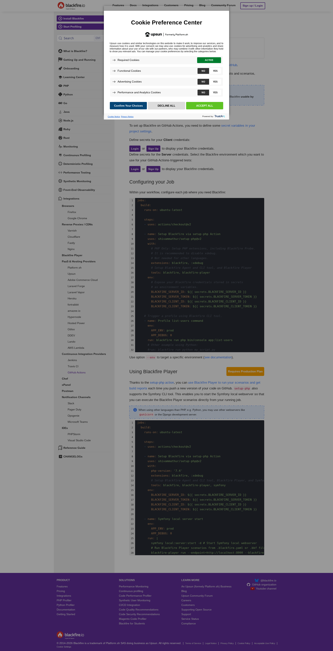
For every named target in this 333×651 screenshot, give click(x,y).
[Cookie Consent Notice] (166, 65)
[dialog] (166, 60)
